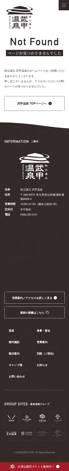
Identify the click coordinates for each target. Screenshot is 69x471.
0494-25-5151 (29, 214)
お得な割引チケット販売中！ (36, 466)
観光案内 (14, 353)
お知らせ (42, 365)
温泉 (11, 330)
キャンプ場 (15, 365)
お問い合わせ (17, 376)
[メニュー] (64, 5)
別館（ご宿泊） (46, 353)
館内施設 (14, 342)
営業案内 (42, 342)
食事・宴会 (43, 330)
